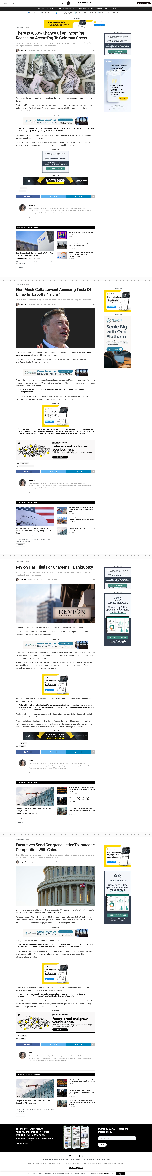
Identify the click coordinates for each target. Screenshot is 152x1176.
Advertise (31, 1163)
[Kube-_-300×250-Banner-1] (55, 416)
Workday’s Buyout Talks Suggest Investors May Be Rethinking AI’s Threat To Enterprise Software (82, 254)
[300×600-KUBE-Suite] (117, 85)
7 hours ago (72, 513)
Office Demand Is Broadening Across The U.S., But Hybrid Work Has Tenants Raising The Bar (82, 789)
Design (75, 8)
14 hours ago (73, 793)
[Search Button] (13, 3)
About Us (78, 1163)
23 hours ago (73, 236)
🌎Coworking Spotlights (64, 13)
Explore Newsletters (144, 3)
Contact (84, 1163)
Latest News (40, 8)
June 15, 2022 (31, 862)
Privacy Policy (60, 1163)
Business (113, 8)
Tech (92, 8)
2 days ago (72, 248)
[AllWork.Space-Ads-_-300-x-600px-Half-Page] (117, 342)
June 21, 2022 (31, 304)
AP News (23, 743)
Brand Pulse (107, 1163)
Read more (20, 267)
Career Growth (84, 8)
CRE (106, 8)
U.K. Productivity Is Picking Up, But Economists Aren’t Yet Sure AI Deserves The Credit (81, 799)
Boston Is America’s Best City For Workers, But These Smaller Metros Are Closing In (81, 519)
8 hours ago (72, 524)
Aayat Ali (23, 50)
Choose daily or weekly (23, 1139)
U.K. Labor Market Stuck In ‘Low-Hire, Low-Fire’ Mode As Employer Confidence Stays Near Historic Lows (81, 244)
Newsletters (51, 1163)
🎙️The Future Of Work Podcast (85, 13)
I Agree (121, 1174)
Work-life (58, 8)
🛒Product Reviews (47, 13)
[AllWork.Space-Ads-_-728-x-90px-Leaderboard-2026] (55, 121)
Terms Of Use (70, 1163)
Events (120, 1163)
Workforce (99, 8)
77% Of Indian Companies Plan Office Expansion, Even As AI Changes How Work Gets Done (82, 810)
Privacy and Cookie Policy (107, 1174)
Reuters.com (24, 463)
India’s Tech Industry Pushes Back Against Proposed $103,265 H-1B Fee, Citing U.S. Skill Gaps (33, 530)
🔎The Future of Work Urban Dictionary (111, 13)
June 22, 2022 (31, 50)
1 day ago (72, 804)
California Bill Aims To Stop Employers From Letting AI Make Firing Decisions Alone (81, 509)
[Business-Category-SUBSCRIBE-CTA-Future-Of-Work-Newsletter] (55, 450)
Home (17, 27)
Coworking (67, 8)
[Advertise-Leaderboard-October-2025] (55, 181)
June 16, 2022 (31, 579)
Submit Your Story (40, 1163)
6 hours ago (36, 535)
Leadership (50, 8)
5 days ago (72, 258)
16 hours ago (36, 258)
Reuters (23, 188)
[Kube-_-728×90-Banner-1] (76, 23)
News (21, 27)
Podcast (114, 1163)
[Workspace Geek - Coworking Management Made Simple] (55, 161)
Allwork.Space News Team (24, 258)
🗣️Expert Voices (33, 13)
